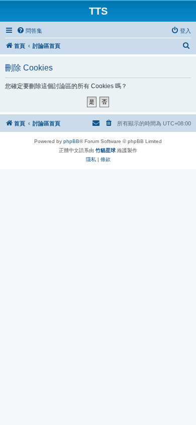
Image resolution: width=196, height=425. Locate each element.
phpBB (71, 141)
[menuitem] (29, 31)
